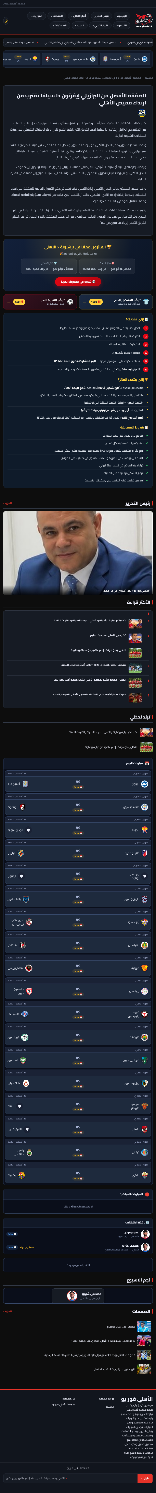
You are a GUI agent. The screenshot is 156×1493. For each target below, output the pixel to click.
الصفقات (58, 16)
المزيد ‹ (7, 503)
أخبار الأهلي (79, 16)
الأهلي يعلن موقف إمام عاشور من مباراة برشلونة (98, 650)
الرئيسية (122, 16)
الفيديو (122, 25)
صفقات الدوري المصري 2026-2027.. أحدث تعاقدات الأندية (93, 665)
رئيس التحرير (101, 16)
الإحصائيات (61, 25)
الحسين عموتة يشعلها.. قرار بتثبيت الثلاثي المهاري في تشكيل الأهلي (88, 42)
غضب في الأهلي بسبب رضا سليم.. (107, 636)
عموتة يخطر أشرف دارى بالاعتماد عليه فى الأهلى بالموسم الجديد (89, 695)
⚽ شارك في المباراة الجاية (78, 281)
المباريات (37, 16)
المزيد (80, 25)
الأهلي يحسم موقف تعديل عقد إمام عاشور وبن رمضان (76, 1478)
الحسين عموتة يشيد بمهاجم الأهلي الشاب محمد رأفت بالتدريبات (90, 680)
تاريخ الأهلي (101, 25)
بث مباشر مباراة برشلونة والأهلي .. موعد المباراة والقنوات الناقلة (90, 621)
